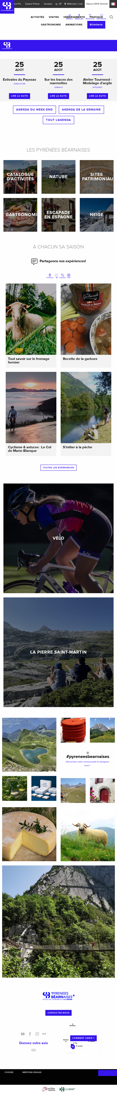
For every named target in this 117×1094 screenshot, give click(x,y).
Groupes (48, 4)
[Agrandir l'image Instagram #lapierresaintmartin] (73, 790)
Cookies (9, 1072)
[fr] (113, 4)
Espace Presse (32, 4)
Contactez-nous (58, 1013)
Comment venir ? (83, 1038)
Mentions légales (31, 1072)
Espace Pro (15, 4)
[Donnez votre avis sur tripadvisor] (33, 1051)
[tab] (50, 276)
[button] (111, 17)
